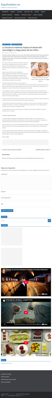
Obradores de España (7, 17)
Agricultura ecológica (20, 17)
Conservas (16, 14)
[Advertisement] (26, 29)
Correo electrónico (6, 197)
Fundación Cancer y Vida (6, 363)
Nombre (3, 191)
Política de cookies (5, 376)
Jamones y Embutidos (7, 14)
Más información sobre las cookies (8, 379)
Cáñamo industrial (32, 17)
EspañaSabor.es (10, 4)
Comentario (4, 174)
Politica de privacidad (5, 382)
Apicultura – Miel (28, 11)
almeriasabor (14, 52)
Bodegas (37, 11)
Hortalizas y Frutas (26, 14)
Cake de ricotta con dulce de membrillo (12, 149)
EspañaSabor (5, 11)
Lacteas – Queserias (38, 14)
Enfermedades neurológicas (17, 44)
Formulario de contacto (6, 374)
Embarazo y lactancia (6, 44)
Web (2, 204)
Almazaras (19, 11)
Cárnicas (43, 11)
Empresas (12, 11)
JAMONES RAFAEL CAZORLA (42, 149)
